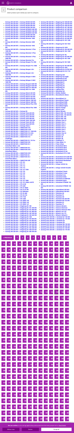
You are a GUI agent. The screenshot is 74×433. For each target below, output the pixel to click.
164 (57, 310)
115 (4, 292)
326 (20, 389)
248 (20, 352)
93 (25, 280)
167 (4, 316)
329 (36, 389)
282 (62, 364)
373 (62, 407)
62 (67, 262)
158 (25, 310)
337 (9, 395)
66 (20, 268)
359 (57, 401)
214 (46, 334)
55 (30, 262)
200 (41, 328)
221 (15, 340)
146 (31, 304)
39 (14, 256)
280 (52, 364)
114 (68, 286)
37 (4, 256)
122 (41, 292)
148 (41, 304)
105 (20, 286)
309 (68, 377)
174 (41, 316)
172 (31, 316)
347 (62, 395)
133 (31, 298)
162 (46, 310)
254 (52, 352)
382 (41, 413)
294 (57, 371)
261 (20, 358)
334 (62, 389)
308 (62, 377)
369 (41, 407)
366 (25, 407)
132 (25, 298)
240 (46, 346)
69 (36, 268)
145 (25, 304)
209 (20, 334)
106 (25, 286)
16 (30, 244)
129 (9, 298)
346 (57, 395)
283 (68, 364)
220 (9, 340)
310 (4, 383)
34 (57, 250)
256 (62, 352)
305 (46, 377)
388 (4, 419)
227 (46, 340)
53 (20, 262)
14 (20, 244)
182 (15, 322)
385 (57, 413)
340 (25, 395)
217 (62, 334)
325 (15, 389)
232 (4, 346)
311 (9, 383)
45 (46, 256)
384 (52, 413)
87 (62, 274)
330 (41, 389)
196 (20, 328)
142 (9, 304)
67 (25, 268)
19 (46, 244)
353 (25, 401)
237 (31, 346)
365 (20, 407)
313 (20, 383)
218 (68, 334)
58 (46, 262)
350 (9, 401)
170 (20, 316)
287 (20, 371)
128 (4, 298)
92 (20, 280)
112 (57, 286)
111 (52, 286)
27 (20, 250)
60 (57, 262)
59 (52, 262)
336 (4, 395)
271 (4, 364)
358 (52, 401)
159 (31, 310)
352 (20, 401)
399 (62, 419)
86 (57, 274)
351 (15, 401)
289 (31, 371)
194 (9, 328)
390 (15, 419)
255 (57, 352)
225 (36, 340)
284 (4, 371)
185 (31, 322)
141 (4, 304)
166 (68, 310)
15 (25, 244)
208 (15, 334)
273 (15, 364)
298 (9, 377)
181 (9, 322)
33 (52, 250)
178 (62, 316)
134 (36, 298)
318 (46, 383)
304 (41, 377)
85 (52, 274)
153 (68, 304)
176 (52, 316)
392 (25, 419)
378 (20, 413)
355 (36, 401)
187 (41, 322)
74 (62, 268)
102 (4, 286)
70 (41, 268)
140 (68, 298)
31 (41, 250)
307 (57, 377)
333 (57, 389)
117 (15, 292)
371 (52, 407)
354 (31, 401)
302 (31, 377)
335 (68, 389)
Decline (30, 429)
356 (41, 401)
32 (46, 250)
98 (52, 280)
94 (30, 280)
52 (14, 262)
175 (46, 316)
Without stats (11, 429)
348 (68, 395)
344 (46, 395)
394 (36, 419)
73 (57, 268)
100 (62, 280)
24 (4, 250)
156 (15, 310)
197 (25, 328)
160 (36, 310)
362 (4, 407)
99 (57, 280)
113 (62, 286)
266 (46, 358)
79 (20, 274)
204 (62, 328)
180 (4, 322)
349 (4, 401)
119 (25, 292)
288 (25, 371)
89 (4, 280)
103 (9, 286)
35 (62, 250)
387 (68, 413)
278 (41, 364)
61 (62, 262)
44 (41, 256)
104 (15, 286)
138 (57, 298)
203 (57, 328)
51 (9, 262)
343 (41, 395)
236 (25, 346)
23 (67, 244)
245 (4, 352)
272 (9, 364)
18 (41, 244)
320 (57, 383)
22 (62, 244)
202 (52, 328)
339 (20, 395)
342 (36, 395)
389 (9, 419)
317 (41, 383)
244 (68, 346)
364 (15, 407)
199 (36, 328)
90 (9, 280)
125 (57, 292)
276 (31, 364)
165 (62, 310)
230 (62, 340)
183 (20, 322)
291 (41, 371)
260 (15, 358)
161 (41, 310)
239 (41, 346)
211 (31, 334)
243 (62, 346)
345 (52, 395)
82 (36, 274)
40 (20, 256)
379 (25, 413)
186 (36, 322)
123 (46, 292)
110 (46, 286)
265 (41, 358)
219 (4, 340)
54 (25, 262)
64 (9, 268)
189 (52, 322)
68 (30, 268)
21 (57, 244)
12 (9, 244)
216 (57, 334)
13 (14, 244)
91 (14, 280)
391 (20, 419)
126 (62, 292)
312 (15, 383)
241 (52, 346)
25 (9, 250)
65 (14, 268)
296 (68, 371)
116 (9, 292)
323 (4, 389)
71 (46, 268)
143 (15, 304)
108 (36, 286)
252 (41, 352)
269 (62, 358)
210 (25, 334)
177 (57, 316)
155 (9, 310)
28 (25, 250)
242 (57, 346)
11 (4, 244)
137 (52, 298)
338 (15, 395)
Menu (3, 3)
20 (52, 244)
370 (46, 407)
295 (62, 371)
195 (15, 328)
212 (36, 334)
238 (36, 346)
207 (9, 334)
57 (41, 262)
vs (20, 22)
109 (41, 286)
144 (20, 304)
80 (25, 274)
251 (36, 352)
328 (31, 389)
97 (46, 280)
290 (36, 371)
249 (25, 352)
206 (4, 334)
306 (52, 377)
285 (9, 371)
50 (4, 262)
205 (68, 328)
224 (31, 340)
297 (4, 377)
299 (15, 377)
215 (52, 334)
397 (52, 419)
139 (62, 298)
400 (68, 419)
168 (9, 316)
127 (68, 292)
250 (31, 352)
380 (31, 413)
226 (41, 340)
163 (52, 310)
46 (52, 256)
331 (46, 389)
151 (57, 304)
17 (36, 244)
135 (41, 298)
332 (52, 389)
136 (46, 298)
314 (25, 383)
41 (25, 256)
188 (46, 322)
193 (4, 328)
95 (36, 280)
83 (41, 274)
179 (68, 316)
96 (41, 280)
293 (52, 371)
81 (30, 274)
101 (68, 280)
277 (36, 364)
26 (14, 250)
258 (4, 358)
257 (68, 352)
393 (31, 419)
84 (46, 274)
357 (46, 401)
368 (36, 407)
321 (62, 383)
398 (57, 419)
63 (4, 268)
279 (46, 364)
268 (57, 358)
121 (36, 292)
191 (62, 322)
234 (15, 346)
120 (31, 292)
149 (46, 304)
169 (15, 316)
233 (9, 346)
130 (15, 298)
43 (36, 256)
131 (20, 298)
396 (46, 419)
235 (20, 346)
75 (67, 268)
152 (62, 304)
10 (65, 238)
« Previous (7, 238)
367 (31, 407)
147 (36, 304)
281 (57, 364)
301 (25, 377)
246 (9, 352)
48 (62, 256)
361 (68, 401)
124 (52, 292)
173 (36, 316)
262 (25, 358)
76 (4, 274)
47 (57, 256)
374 (68, 407)
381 (36, 413)
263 (31, 358)
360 (62, 401)
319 (52, 383)
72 (52, 268)
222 (20, 340)
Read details (62, 425)
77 (9, 274)
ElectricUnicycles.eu (14, 3)
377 (15, 413)
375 (4, 413)
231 (68, 340)
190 (57, 322)
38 (9, 256)
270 (68, 358)
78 (14, 274)
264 (36, 358)
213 (41, 334)
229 (57, 340)
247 (15, 352)
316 (36, 383)
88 (67, 274)
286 (15, 371)
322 (68, 383)
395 (41, 419)
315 (31, 383)
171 (25, 316)
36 (67, 250)
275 (25, 364)
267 (52, 358)
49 (67, 256)
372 (57, 407)
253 (46, 352)
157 (20, 310)
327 (25, 389)
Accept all (56, 429)
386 (62, 413)
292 (46, 371)
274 (20, 364)
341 (31, 395)
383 (46, 413)
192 (68, 322)
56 (36, 262)
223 (25, 340)
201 (46, 328)
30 (36, 250)
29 (30, 250)
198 (31, 328)
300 (20, 377)
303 (36, 377)
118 (20, 292)
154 (4, 310)
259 (9, 358)
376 (9, 413)
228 (52, 340)
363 (9, 407)
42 (30, 256)
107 (31, 286)
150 (52, 304)
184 (25, 322)
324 (9, 389)
